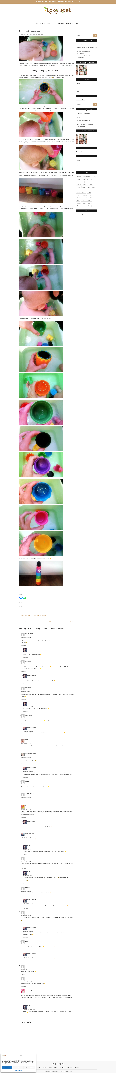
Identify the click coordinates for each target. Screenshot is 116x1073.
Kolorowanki (87, 181)
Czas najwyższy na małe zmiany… (83, 44)
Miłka (26, 781)
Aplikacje (79, 176)
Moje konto (69, 23)
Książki (78, 83)
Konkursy (79, 184)
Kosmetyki (85, 184)
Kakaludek (22, 23)
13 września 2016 (31, 34)
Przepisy (79, 195)
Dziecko (36, 615)
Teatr (78, 200)
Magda (26, 805)
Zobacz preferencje (29, 1067)
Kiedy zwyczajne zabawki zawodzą (26, 621)
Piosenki (78, 189)
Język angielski (80, 181)
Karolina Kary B (28, 833)
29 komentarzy (40, 34)
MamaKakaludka (22, 34)
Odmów (18, 1067)
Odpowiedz (23, 645)
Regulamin (61, 23)
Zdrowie (89, 205)
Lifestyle (78, 86)
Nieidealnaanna (28, 990)
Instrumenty (93, 179)
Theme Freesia (59, 1071)
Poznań (89, 192)
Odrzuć (78, 1)
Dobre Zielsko (28, 633)
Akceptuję (7, 1067)
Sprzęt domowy (80, 197)
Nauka (26, 615)
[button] (4, 1055)
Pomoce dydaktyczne (81, 192)
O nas (36, 23)
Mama (83, 187)
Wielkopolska (88, 200)
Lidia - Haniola (28, 687)
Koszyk (77, 23)
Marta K (26, 661)
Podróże (84, 189)
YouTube (79, 203)
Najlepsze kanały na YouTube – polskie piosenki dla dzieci (61, 621)
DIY (94, 176)
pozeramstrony (28, 793)
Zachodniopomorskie (81, 205)
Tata (91, 197)
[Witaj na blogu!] (81, 70)
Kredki (91, 184)
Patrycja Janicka (28, 977)
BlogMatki (27, 715)
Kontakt (42, 23)
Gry (87, 179)
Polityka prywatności (18, 1070)
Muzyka (88, 187)
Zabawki (30, 615)
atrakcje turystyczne (87, 176)
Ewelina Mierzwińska (29, 753)
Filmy (84, 179)
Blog (48, 23)
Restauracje (85, 195)
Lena (26, 739)
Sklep (53, 23)
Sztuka (87, 197)
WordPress (70, 1071)
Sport (91, 195)
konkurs (94, 181)
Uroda (83, 200)
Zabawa (84, 203)
